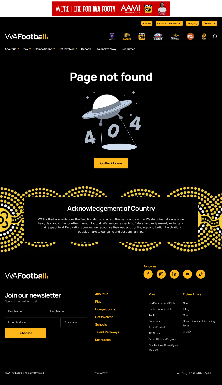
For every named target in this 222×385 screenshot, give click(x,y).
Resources (128, 49)
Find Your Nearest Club (161, 303)
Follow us (150, 266)
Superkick (154, 321)
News (186, 303)
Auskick (153, 315)
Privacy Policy (101, 373)
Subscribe (25, 333)
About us (10, 49)
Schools (86, 49)
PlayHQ (147, 23)
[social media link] (148, 274)
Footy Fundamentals (160, 309)
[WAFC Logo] (26, 36)
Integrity (192, 23)
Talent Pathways (107, 332)
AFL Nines (154, 333)
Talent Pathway (106, 49)
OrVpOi (187, 331)
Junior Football (157, 327)
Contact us (209, 23)
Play (25, 49)
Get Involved (67, 49)
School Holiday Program (162, 339)
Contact (187, 315)
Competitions (43, 49)
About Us (101, 294)
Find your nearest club (169, 23)
